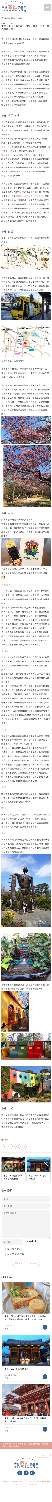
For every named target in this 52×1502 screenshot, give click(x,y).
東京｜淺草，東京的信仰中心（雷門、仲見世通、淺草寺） (25, 1420)
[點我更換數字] (30, 1242)
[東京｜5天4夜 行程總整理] (26, 1350)
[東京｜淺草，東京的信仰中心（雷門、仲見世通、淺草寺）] (26, 1400)
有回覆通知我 (14, 1249)
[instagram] (26, 1475)
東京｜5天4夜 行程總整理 (17, 1369)
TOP (44, 1455)
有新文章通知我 (15, 1254)
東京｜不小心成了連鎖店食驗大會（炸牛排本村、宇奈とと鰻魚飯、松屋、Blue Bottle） (25, 1318)
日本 (13, 18)
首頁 (6, 18)
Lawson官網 (17, 155)
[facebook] (20, 1475)
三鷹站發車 (19, 361)
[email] (32, 1475)
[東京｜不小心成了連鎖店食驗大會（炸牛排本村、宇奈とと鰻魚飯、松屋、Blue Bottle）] (26, 1298)
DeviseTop (32, 1484)
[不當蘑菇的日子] (14, 12)
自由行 (22, 1146)
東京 (20, 18)
